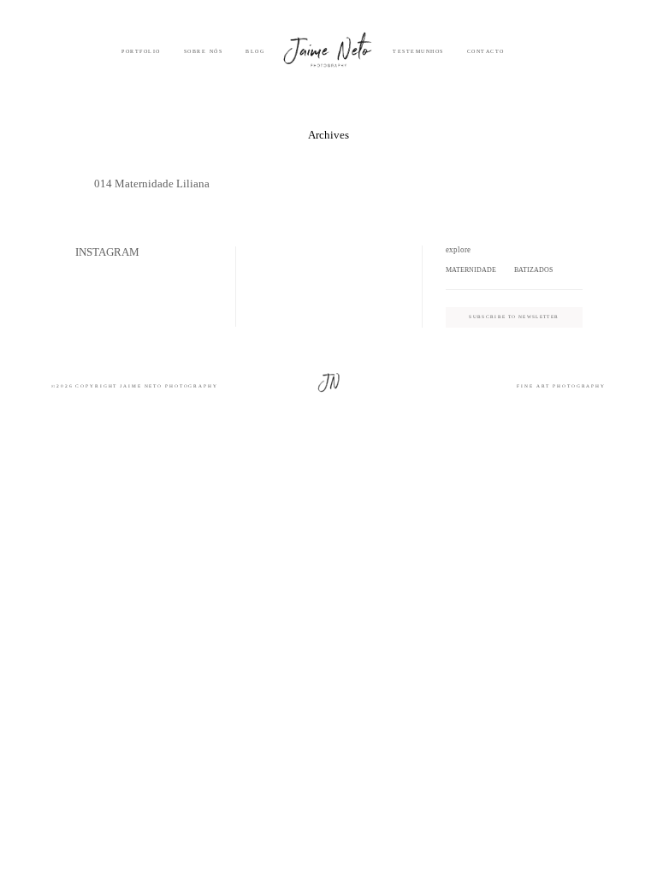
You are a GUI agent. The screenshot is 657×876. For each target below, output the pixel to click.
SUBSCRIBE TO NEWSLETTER (514, 316)
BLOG (255, 51)
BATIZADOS (533, 270)
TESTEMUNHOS (418, 51)
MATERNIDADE (471, 270)
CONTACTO (486, 51)
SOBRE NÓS (203, 51)
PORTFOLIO (141, 51)
